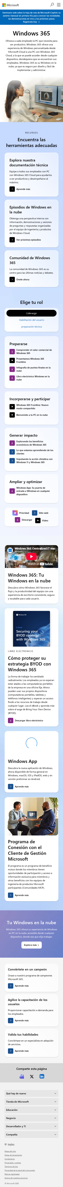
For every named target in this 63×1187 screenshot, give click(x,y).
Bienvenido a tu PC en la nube (32, 414)
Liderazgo (31, 313)
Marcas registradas (12, 1174)
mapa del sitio (10, 1151)
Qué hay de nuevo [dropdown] (16, 1093)
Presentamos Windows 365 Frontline (30, 360)
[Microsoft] (11, 5)
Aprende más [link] (22, 786)
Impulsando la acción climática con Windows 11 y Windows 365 (34, 460)
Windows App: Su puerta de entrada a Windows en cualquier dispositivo (33, 491)
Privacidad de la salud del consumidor (20, 1170)
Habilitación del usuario (31, 319)
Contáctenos (10, 1159)
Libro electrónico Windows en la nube (33, 378)
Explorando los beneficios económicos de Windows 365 (31, 443)
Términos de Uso (11, 1166)
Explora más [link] (30, 944)
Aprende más (23, 189)
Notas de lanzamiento (13, 1155)
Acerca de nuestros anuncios (16, 1178)
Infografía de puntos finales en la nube (33, 369)
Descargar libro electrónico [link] (29, 720)
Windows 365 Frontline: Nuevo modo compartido (32, 406)
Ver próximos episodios (28, 239)
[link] (22, 1076)
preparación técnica (31, 326)
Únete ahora (22, 279)
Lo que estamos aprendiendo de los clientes (34, 452)
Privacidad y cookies (13, 1162)
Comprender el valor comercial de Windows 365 (34, 351)
